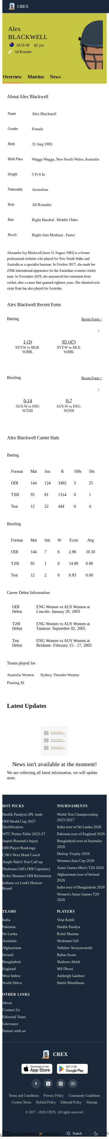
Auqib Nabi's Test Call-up (22, 862)
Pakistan (9, 927)
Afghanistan (12, 948)
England (9, 969)
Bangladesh (11, 962)
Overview (12, 76)
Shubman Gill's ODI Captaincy (26, 869)
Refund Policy (46, 1102)
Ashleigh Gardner (71, 976)
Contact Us (11, 1010)
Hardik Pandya (68, 927)
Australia (9, 941)
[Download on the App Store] (37, 1069)
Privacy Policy (54, 1096)
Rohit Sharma (67, 934)
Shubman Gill (68, 941)
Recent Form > (91, 319)
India (6, 920)
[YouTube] (73, 1083)
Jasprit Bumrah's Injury (20, 841)
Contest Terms (21, 1102)
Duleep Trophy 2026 (73, 853)
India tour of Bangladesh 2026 (81, 887)
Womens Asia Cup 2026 (75, 860)
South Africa (12, 983)
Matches (36, 76)
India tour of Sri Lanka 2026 (79, 827)
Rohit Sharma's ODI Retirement (26, 876)
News (55, 76)
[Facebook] (36, 1083)
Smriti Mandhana (70, 983)
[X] (48, 1083)
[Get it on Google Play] (72, 1069)
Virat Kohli (65, 920)
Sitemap (91, 1102)
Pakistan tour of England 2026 (81, 834)
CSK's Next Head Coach (21, 855)
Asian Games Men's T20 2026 (80, 867)
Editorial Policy (71, 1102)
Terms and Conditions (24, 1096)
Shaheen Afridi (68, 962)
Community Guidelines (84, 1096)
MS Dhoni (65, 969)
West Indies (11, 976)
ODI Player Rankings (18, 848)
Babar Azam (66, 955)
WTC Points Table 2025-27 (23, 834)
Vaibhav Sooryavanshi (74, 948)
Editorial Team (14, 1017)
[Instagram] (60, 1083)
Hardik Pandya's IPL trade (22, 814)
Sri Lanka (9, 934)
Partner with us (14, 1031)
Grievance (10, 1024)
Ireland (7, 955)
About (7, 1003)
